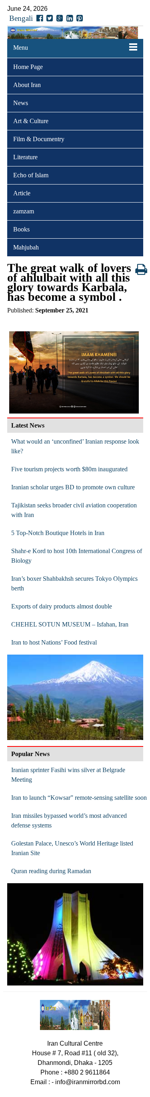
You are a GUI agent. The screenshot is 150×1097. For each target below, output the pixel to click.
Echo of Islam (30, 175)
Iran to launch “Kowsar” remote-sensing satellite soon (79, 797)
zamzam (23, 211)
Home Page (28, 66)
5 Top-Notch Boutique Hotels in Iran (57, 532)
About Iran (27, 84)
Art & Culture (30, 121)
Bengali (21, 18)
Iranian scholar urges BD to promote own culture (73, 487)
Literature (25, 157)
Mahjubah (26, 247)
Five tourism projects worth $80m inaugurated (69, 469)
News (20, 102)
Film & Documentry (38, 139)
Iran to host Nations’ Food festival (54, 642)
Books (21, 229)
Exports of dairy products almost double (61, 606)
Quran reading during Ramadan (51, 871)
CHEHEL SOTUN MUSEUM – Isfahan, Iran (69, 624)
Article (21, 193)
